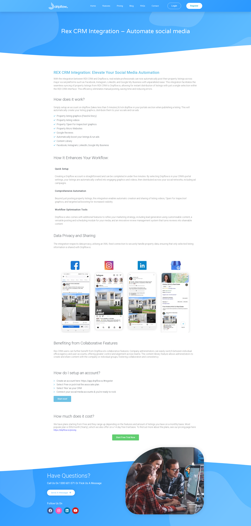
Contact (155, 6)
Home (93, 6)
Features (106, 6)
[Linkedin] (67, 510)
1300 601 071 (67, 483)
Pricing (120, 6)
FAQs (142, 6)
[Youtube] (75, 510)
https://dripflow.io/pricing (65, 430)
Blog (131, 6)
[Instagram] (58, 510)
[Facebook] (50, 510)
